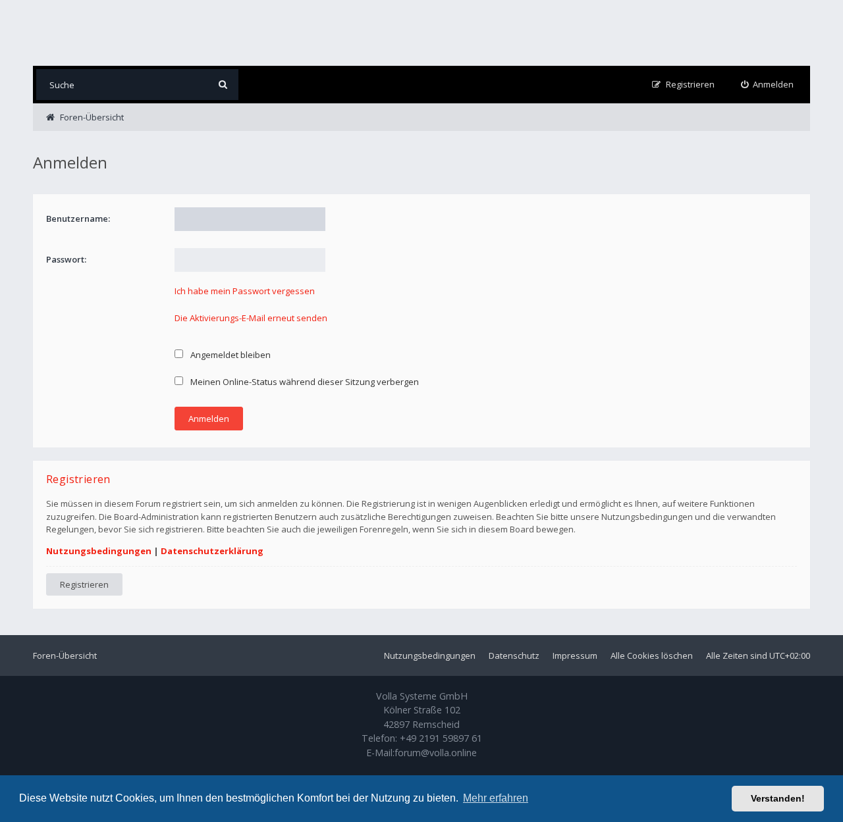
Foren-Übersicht (65, 655)
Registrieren (84, 584)
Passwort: (66, 259)
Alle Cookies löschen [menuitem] (652, 655)
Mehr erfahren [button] (495, 798)
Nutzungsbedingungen (98, 551)
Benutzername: (78, 218)
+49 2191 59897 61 (441, 738)
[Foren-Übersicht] (108, 32)
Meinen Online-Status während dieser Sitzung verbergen (303, 382)
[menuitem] (767, 84)
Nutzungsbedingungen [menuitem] (430, 655)
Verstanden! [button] (778, 798)
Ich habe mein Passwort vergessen (245, 291)
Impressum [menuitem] (575, 655)
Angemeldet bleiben (229, 355)
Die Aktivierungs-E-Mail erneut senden (251, 318)
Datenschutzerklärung (212, 551)
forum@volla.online (435, 752)
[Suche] (222, 84)
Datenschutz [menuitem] (514, 655)
